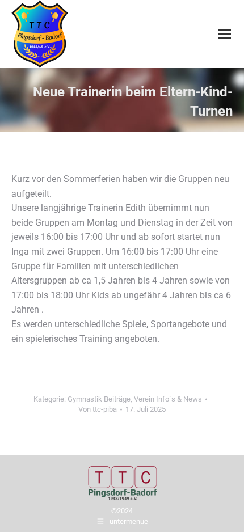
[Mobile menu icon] (225, 34)
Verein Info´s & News (168, 399)
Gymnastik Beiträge (99, 399)
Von (97, 409)
